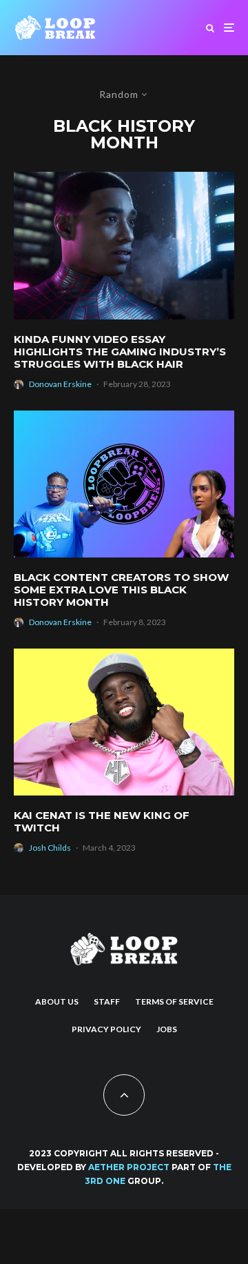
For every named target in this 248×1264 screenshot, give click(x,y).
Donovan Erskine (60, 384)
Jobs (166, 1029)
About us (57, 1001)
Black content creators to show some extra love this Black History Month (121, 590)
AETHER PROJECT (128, 1167)
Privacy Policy (106, 1029)
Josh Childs (50, 847)
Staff (107, 1001)
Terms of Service (174, 1001)
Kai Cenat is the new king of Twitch (101, 821)
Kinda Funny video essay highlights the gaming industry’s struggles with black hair (120, 352)
